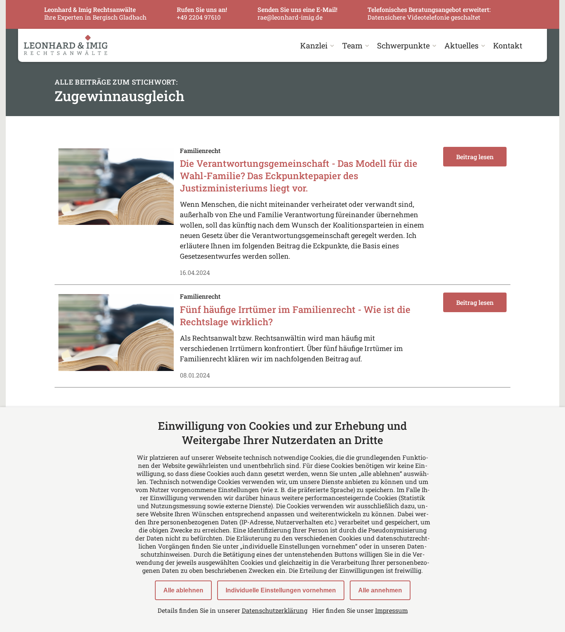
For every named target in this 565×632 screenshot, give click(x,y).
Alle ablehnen (183, 590)
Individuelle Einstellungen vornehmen (281, 590)
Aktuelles (461, 45)
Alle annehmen (380, 590)
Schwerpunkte (403, 45)
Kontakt (507, 45)
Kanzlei (313, 45)
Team (352, 45)
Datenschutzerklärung (274, 610)
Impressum (391, 610)
